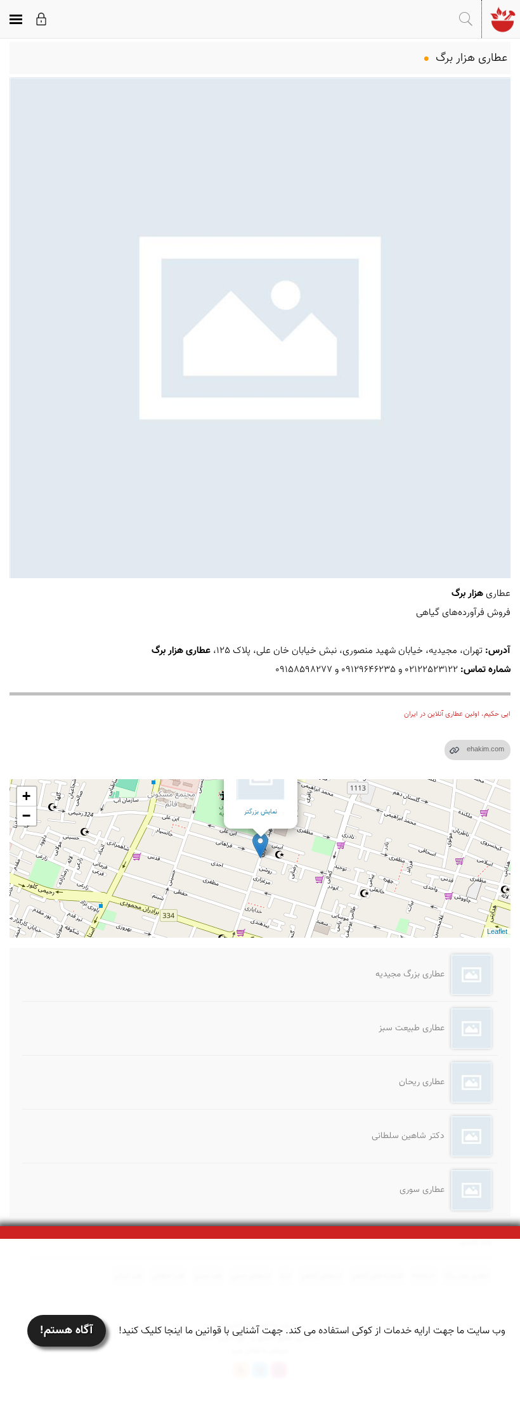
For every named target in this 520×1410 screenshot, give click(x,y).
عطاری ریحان (422, 1082)
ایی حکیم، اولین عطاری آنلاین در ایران (457, 714)
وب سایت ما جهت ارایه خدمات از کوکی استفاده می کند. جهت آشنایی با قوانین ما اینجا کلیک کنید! (312, 1331)
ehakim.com (485, 749)
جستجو (466, 19)
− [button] (26, 816)
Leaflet (497, 932)
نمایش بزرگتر (260, 812)
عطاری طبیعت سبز (412, 1028)
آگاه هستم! (66, 1331)
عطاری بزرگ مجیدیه (410, 974)
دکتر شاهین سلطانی (408, 1136)
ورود (41, 19)
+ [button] (26, 796)
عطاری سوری (422, 1190)
